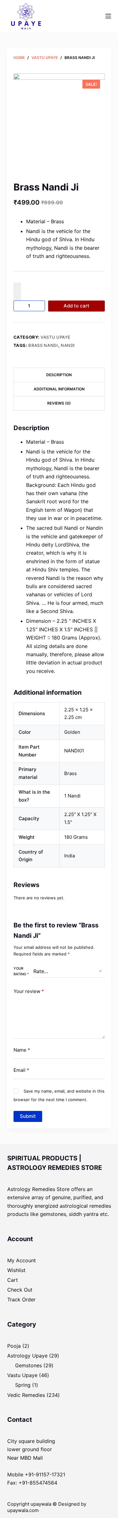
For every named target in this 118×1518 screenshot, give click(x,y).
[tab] (59, 375)
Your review (29, 991)
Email (21, 1070)
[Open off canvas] (108, 16)
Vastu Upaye (55, 337)
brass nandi (43, 345)
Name (22, 1050)
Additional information (59, 389)
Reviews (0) (59, 403)
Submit (28, 1116)
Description (59, 374)
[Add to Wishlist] (17, 291)
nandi (68, 345)
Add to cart (76, 306)
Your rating (21, 971)
